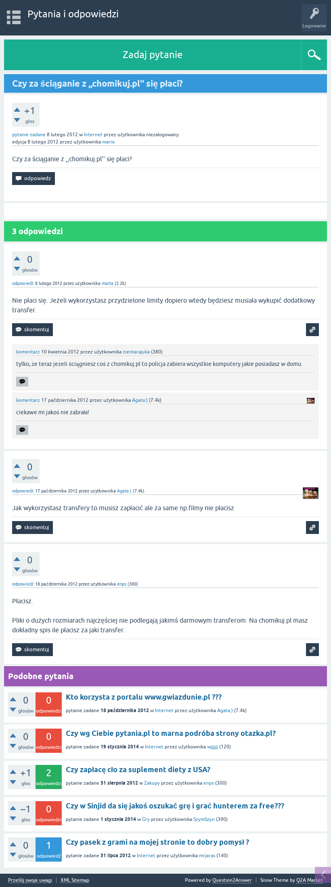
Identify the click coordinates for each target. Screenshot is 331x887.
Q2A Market (309, 880)
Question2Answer (232, 880)
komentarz (28, 352)
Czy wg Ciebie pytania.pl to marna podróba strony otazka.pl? (171, 733)
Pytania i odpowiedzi (73, 13)
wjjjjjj (212, 747)
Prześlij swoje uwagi (30, 880)
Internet (93, 134)
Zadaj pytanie (152, 54)
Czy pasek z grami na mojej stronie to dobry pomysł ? (157, 842)
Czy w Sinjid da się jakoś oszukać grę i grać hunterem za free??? (175, 806)
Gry (146, 819)
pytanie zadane (29, 134)
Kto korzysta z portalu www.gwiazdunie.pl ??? (144, 697)
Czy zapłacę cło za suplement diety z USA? (138, 769)
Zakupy (152, 783)
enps (208, 783)
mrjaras (207, 855)
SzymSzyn (204, 819)
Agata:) (225, 710)
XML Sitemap (75, 880)
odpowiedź (23, 283)
